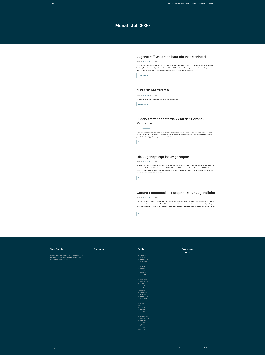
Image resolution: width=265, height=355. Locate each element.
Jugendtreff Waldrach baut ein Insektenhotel (171, 57)
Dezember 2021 (143, 277)
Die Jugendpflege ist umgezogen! (163, 157)
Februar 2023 (143, 255)
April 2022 (142, 268)
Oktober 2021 (143, 279)
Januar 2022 (142, 275)
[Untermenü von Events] (196, 3)
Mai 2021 (142, 288)
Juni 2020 (142, 305)
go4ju (54, 3)
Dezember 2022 (143, 259)
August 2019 (142, 320)
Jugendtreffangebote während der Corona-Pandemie (170, 121)
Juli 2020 (141, 303)
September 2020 (144, 301)
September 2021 (144, 281)
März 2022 (142, 270)
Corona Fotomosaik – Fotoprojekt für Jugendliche (176, 193)
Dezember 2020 (143, 296)
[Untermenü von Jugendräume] (189, 3)
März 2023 (142, 253)
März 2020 (142, 312)
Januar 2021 (142, 294)
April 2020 (142, 309)
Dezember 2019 (143, 316)
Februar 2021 (143, 292)
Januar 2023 (142, 257)
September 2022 (144, 264)
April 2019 (142, 325)
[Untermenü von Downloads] (206, 3)
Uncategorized (99, 253)
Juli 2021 (141, 283)
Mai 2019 (142, 322)
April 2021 (142, 290)
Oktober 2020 (143, 298)
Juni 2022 (142, 266)
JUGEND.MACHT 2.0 (153, 90)
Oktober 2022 (143, 261)
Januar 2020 (142, 314)
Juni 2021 (142, 285)
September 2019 (144, 318)
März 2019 (142, 327)
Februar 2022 (143, 272)
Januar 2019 (142, 329)
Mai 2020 (142, 307)
